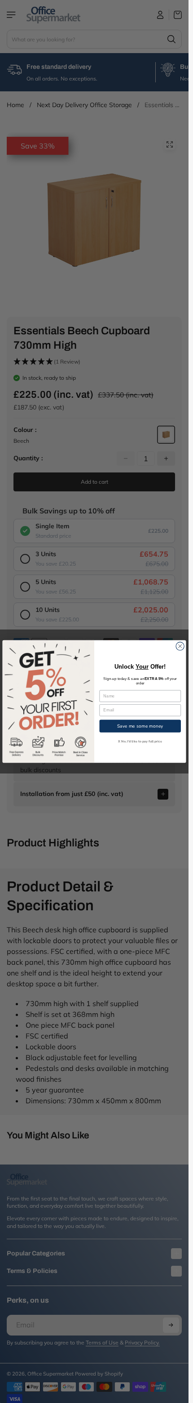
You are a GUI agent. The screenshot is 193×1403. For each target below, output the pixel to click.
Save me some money (140, 726)
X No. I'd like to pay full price (140, 741)
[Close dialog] (180, 646)
